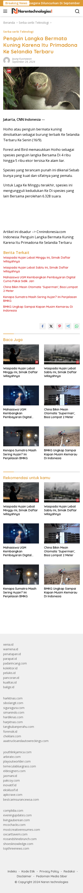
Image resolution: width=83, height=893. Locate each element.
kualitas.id (10, 682)
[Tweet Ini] (51, 326)
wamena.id (10, 649)
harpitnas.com (13, 722)
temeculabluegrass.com (19, 766)
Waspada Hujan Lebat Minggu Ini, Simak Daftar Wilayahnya (36, 259)
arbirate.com (12, 757)
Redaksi (69, 871)
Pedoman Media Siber (51, 876)
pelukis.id (9, 673)
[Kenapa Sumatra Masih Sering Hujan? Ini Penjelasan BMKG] (21, 436)
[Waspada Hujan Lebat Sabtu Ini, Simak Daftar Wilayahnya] (62, 354)
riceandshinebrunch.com (20, 839)
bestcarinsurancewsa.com (21, 799)
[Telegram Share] (68, 326)
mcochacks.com (14, 825)
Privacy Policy (49, 871)
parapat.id (10, 659)
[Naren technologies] (31, 11)
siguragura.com (13, 708)
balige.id (8, 687)
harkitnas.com (13, 698)
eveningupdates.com (17, 815)
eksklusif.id (10, 790)
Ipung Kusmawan (22, 59)
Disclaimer (24, 876)
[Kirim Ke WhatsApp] (76, 326)
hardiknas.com (13, 717)
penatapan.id (12, 654)
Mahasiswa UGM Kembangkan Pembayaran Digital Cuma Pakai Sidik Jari (39, 279)
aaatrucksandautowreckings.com (26, 741)
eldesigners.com (14, 771)
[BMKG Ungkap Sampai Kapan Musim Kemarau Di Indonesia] (62, 436)
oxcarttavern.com (15, 834)
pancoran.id (11, 678)
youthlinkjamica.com (17, 752)
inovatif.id (9, 785)
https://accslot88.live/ (17, 620)
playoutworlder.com (17, 761)
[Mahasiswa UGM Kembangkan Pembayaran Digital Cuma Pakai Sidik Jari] (21, 395)
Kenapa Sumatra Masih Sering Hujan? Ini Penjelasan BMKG (40, 299)
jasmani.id (10, 776)
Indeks (12, 871)
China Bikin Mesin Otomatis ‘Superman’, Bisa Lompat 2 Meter (40, 289)
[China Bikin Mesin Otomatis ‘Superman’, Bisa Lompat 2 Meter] (62, 395)
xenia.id (8, 644)
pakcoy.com (11, 780)
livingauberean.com (16, 820)
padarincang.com (15, 663)
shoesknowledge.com (18, 844)
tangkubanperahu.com (18, 727)
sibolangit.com (13, 703)
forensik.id (10, 731)
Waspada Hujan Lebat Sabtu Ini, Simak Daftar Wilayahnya (36, 269)
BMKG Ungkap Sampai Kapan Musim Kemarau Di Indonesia (38, 308)
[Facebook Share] (42, 326)
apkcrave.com (12, 795)
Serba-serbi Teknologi (18, 31)
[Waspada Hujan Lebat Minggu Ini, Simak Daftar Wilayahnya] (21, 354)
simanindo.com (13, 712)
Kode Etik (28, 871)
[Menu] (6, 11)
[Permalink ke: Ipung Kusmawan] (6, 60)
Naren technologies (54, 882)
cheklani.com (12, 736)
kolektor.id (10, 668)
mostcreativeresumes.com (21, 830)
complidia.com (13, 810)
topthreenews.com (16, 848)
